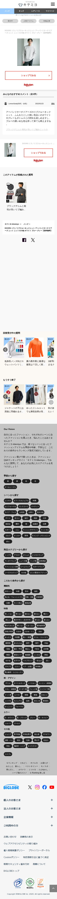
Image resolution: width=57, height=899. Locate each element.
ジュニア (8, 734)
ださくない (30, 625)
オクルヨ (34, 763)
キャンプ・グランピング (41, 535)
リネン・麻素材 (10, 689)
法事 (44, 524)
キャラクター (33, 746)
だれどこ (24, 763)
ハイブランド (28, 660)
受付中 (10, 21)
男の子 (36, 740)
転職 (34, 500)
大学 (44, 518)
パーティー (35, 506)
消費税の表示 (26, 836)
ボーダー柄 (23, 689)
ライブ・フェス (10, 512)
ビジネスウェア (38, 555)
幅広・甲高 (18, 649)
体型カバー (18, 655)
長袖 (8, 649)
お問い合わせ (10, 836)
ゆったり (8, 637)
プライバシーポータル (39, 850)
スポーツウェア (38, 567)
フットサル (45, 530)
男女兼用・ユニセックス (14, 672)
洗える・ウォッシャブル (14, 597)
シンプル (8, 701)
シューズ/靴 (23, 561)
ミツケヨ (32, 770)
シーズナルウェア (11, 572)
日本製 (45, 649)
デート (7, 518)
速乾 (36, 591)
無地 (35, 695)
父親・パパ (9, 740)
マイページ (50, 11)
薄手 (37, 643)
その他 (23, 572)
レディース (35, 11)
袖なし (27, 649)
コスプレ (8, 754)
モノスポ (44, 766)
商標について (39, 863)
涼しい (7, 620)
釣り (8, 541)
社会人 (45, 740)
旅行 (26, 518)
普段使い (46, 701)
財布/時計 (42, 561)
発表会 (7, 524)
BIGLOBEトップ (11, 870)
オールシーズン (10, 487)
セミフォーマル (10, 506)
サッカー (17, 535)
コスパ (17, 666)
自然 (27, 701)
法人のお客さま (12, 808)
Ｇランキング (11, 763)
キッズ (21, 11)
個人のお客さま (12, 800)
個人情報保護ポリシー (14, 850)
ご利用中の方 (11, 825)
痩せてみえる (10, 625)
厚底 (46, 655)
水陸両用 (39, 597)
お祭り (31, 512)
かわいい (44, 695)
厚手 (27, 643)
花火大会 (40, 512)
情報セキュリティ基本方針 (16, 863)
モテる (7, 660)
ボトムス (26, 555)
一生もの (38, 660)
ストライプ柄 (45, 689)
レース (17, 695)
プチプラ (8, 666)
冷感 (17, 591)
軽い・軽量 (27, 637)
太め (40, 631)
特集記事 (46, 21)
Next (51, 349)
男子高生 (17, 734)
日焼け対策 (9, 631)
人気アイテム (29, 21)
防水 (26, 591)
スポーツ (8, 530)
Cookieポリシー (11, 857)
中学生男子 (27, 734)
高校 (35, 518)
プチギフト (47, 734)
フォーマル (19, 706)
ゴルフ (7, 535)
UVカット (8, 591)
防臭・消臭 (29, 597)
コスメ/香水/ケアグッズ (38, 572)
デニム (7, 683)
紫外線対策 (41, 625)
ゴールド (17, 723)
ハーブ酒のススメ (19, 773)
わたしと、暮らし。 (14, 766)
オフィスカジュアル (21, 500)
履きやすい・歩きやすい (23, 620)
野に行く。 (11, 770)
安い (47, 660)
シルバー (8, 723)
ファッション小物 (11, 567)
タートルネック (19, 683)
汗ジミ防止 (18, 603)
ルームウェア (25, 567)
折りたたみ (18, 643)
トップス (8, 555)
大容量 (17, 637)
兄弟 (27, 740)
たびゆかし (43, 770)
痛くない (20, 625)
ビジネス (8, 500)
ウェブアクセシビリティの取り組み (21, 843)
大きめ (18, 631)
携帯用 (7, 643)
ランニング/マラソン (30, 530)
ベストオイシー (31, 766)
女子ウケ (17, 660)
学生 (8, 746)
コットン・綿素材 (45, 683)
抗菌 (8, 603)
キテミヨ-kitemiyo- (12, 224)
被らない (47, 620)
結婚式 (35, 524)
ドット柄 (8, 695)
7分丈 (37, 649)
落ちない (38, 620)
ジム (17, 530)
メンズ (7, 11)
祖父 (18, 740)
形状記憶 (27, 603)
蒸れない (27, 614)
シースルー (32, 683)
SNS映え (38, 666)
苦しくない (9, 614)
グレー (32, 718)
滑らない (18, 614)
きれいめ (37, 701)
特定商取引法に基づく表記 (36, 857)
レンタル (37, 655)
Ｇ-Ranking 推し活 (37, 773)
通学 (17, 524)
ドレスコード (24, 506)
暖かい (45, 614)
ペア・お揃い (28, 666)
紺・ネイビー (43, 718)
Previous (5, 349)
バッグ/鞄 (33, 561)
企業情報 (8, 817)
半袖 (46, 643)
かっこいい (9, 706)
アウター (17, 555)
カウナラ (22, 770)
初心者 (36, 734)
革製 (26, 695)
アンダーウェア (10, 561)
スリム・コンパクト (40, 637)
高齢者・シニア (19, 746)
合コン (17, 518)
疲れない (37, 614)
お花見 (21, 512)
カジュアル (18, 701)
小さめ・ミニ (29, 631)
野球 (26, 535)
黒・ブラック (22, 718)
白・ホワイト (10, 718)
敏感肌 (27, 655)
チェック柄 (33, 689)
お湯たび (44, 763)
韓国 (8, 655)
